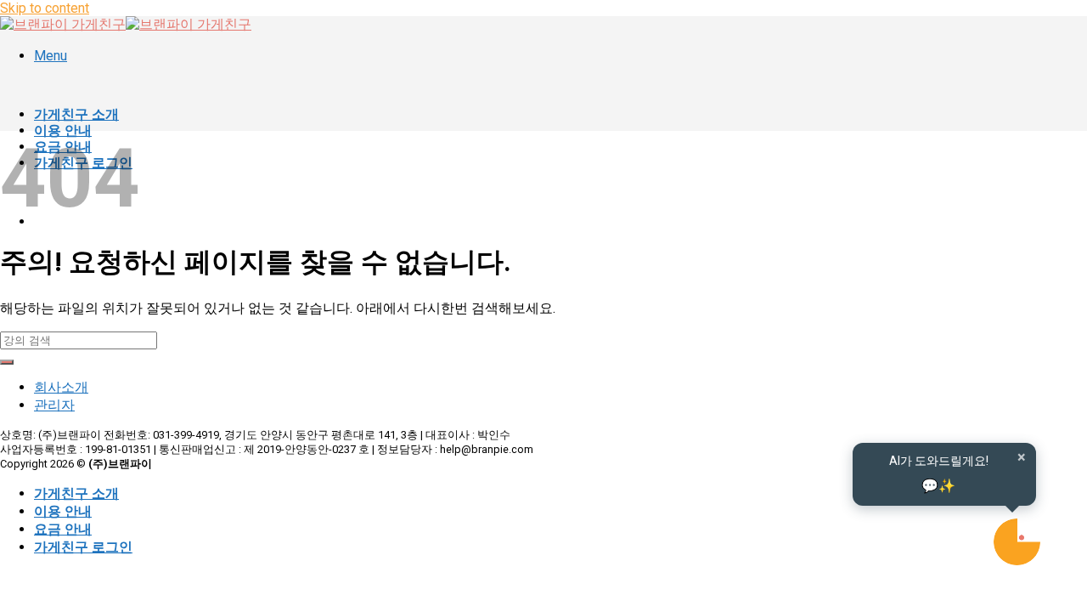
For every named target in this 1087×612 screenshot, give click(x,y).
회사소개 (61, 387)
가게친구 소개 (76, 114)
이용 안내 (63, 511)
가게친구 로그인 (83, 547)
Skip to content (44, 8)
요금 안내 (63, 529)
